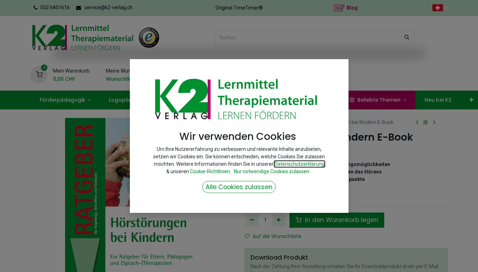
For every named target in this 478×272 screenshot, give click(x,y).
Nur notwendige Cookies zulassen (271, 171)
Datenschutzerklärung (299, 164)
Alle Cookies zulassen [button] (239, 187)
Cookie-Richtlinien (210, 171)
